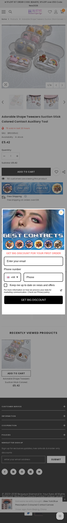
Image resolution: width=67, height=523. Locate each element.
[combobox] (12, 277)
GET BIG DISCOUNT (33, 300)
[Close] (61, 212)
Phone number (12, 269)
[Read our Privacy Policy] (61, 290)
